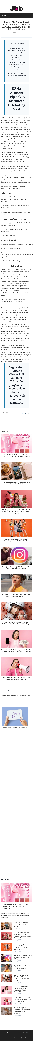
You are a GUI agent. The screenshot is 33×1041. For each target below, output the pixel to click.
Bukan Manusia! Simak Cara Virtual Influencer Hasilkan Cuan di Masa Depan (16, 623)
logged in (13, 695)
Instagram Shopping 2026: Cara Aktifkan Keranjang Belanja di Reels (16, 567)
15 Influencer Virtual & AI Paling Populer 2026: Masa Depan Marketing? (16, 595)
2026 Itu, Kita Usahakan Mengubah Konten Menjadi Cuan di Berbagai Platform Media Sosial (16, 511)
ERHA (10, 64)
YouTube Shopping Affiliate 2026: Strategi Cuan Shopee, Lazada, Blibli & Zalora (16, 540)
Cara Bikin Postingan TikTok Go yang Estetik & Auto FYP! (16, 483)
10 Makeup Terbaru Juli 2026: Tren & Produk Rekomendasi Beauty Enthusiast (16, 455)
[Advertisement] (16, 803)
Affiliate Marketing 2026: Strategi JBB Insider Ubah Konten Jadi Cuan (16, 678)
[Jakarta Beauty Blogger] (16, 8)
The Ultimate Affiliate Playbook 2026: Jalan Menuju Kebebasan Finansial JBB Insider (16, 650)
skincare (17, 53)
